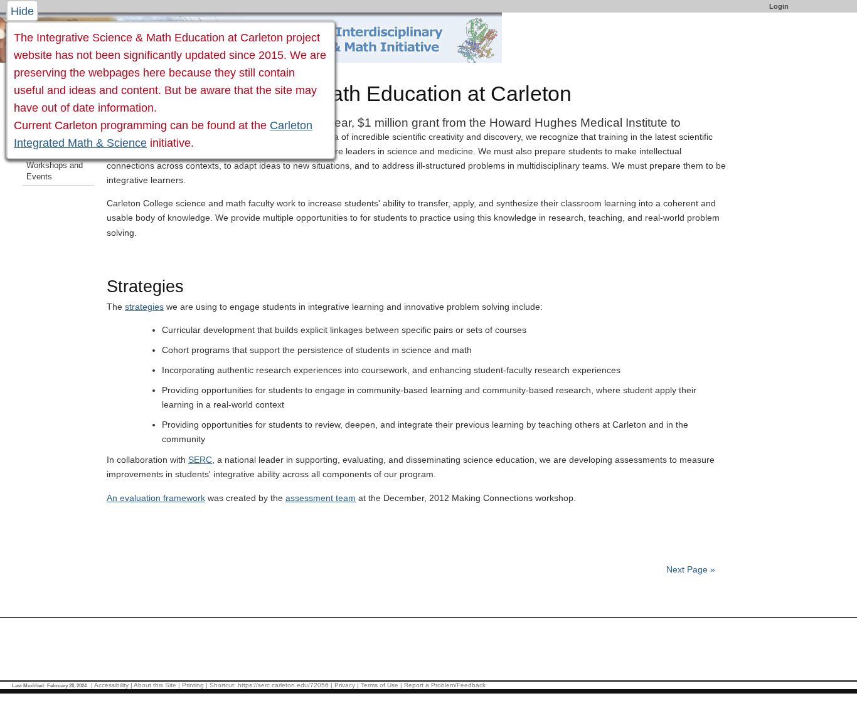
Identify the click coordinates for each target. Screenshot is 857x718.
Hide (22, 11)
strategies (144, 307)
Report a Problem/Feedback (445, 685)
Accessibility (111, 685)
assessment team (320, 498)
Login (779, 6)
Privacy (344, 685)
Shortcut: (223, 685)
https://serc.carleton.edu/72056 (283, 685)
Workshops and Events (54, 171)
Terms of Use (379, 685)
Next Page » (689, 569)
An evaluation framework (156, 498)
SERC (200, 460)
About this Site (155, 685)
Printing (193, 685)
